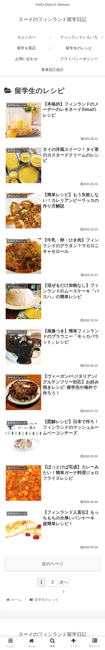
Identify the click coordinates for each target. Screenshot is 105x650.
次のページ (52, 563)
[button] (94, 511)
